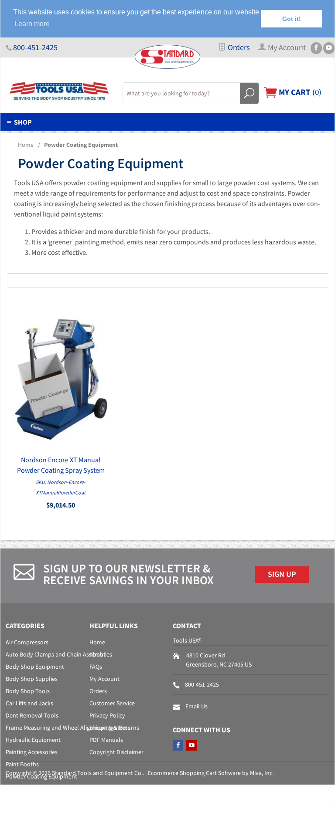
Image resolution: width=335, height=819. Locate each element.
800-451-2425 (35, 47)
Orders (238, 47)
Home (26, 145)
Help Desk (109, 136)
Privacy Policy (107, 715)
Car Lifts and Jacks (29, 703)
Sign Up (282, 574)
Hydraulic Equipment (33, 740)
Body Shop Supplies (32, 679)
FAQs (95, 666)
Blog (285, 136)
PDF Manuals (106, 740)
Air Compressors (27, 642)
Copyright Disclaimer (116, 752)
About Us (56, 136)
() (299, 92)
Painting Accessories (32, 752)
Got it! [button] (291, 18)
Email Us (196, 706)
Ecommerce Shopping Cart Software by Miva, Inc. (210, 773)
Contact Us (237, 136)
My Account (104, 679)
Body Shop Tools (28, 691)
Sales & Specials (173, 136)
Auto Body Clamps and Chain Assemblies (59, 654)
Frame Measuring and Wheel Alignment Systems (68, 727)
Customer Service (112, 703)
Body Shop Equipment (35, 666)
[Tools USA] (58, 91)
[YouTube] (329, 48)
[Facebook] (316, 48)
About (97, 654)
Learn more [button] (32, 23)
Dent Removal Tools (32, 715)
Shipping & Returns (114, 727)
